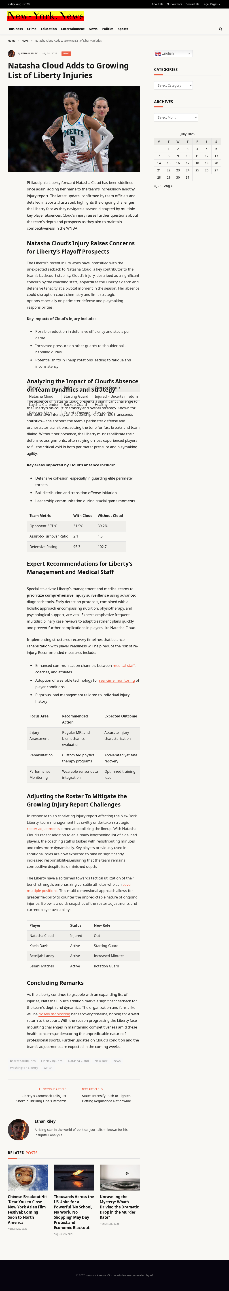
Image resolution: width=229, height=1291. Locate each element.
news (117, 1061)
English (167, 53)
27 (216, 170)
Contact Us (192, 4)
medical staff (124, 665)
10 (187, 156)
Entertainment (73, 29)
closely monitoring (54, 1013)
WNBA (48, 1068)
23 (178, 170)
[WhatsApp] (12, 308)
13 (216, 156)
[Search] (220, 29)
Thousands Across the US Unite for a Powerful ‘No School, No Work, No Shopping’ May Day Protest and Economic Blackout (74, 1212)
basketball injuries (23, 1061)
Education (49, 29)
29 (168, 177)
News (93, 29)
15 (168, 163)
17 (187, 163)
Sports (123, 29)
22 (168, 170)
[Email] (12, 239)
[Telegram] (12, 296)
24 (187, 170)
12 (206, 156)
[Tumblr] (12, 262)
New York (101, 1061)
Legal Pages (210, 4)
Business (16, 29)
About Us (157, 4)
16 (178, 163)
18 (197, 163)
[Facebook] (12, 194)
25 (197, 170)
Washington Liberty (24, 1068)
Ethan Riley (29, 53)
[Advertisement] (111, 15)
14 (159, 163)
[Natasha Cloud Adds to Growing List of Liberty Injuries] (74, 129)
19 (206, 163)
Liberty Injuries (51, 1061)
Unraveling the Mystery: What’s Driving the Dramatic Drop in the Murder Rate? (119, 1207)
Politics (107, 29)
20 (216, 163)
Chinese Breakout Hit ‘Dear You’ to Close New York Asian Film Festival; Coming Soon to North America (27, 1209)
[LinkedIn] (12, 217)
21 (159, 170)
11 (197, 156)
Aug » (168, 186)
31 (187, 177)
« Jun (157, 186)
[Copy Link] (12, 251)
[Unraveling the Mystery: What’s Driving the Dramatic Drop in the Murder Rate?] (120, 1178)
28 (159, 177)
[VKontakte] (12, 285)
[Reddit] (12, 274)
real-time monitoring (117, 680)
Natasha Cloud (78, 1061)
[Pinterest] (12, 228)
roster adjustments (43, 828)
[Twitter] (12, 205)
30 (178, 177)
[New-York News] (45, 16)
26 (206, 170)
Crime (31, 29)
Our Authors (174, 4)
